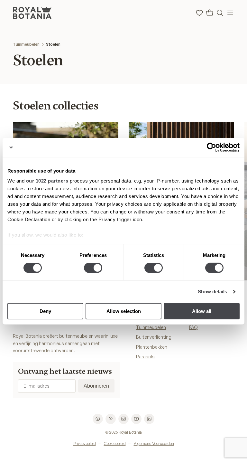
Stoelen (53, 44)
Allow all (201, 311)
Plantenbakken (151, 347)
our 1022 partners (47, 181)
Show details (212, 291)
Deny (45, 311)
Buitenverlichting (153, 337)
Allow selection (123, 311)
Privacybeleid (84, 443)
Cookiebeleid (115, 443)
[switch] (93, 268)
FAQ (193, 327)
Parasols (145, 356)
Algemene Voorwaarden (154, 443)
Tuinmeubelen (26, 44)
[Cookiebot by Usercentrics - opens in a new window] (211, 147)
